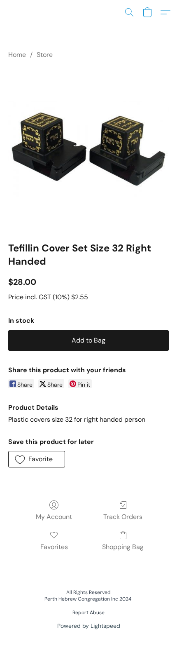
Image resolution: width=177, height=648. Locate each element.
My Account (54, 516)
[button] (129, 12)
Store (45, 54)
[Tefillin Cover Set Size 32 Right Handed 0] (88, 148)
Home (17, 54)
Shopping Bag (123, 546)
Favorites (54, 546)
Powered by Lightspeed (88, 625)
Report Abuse (88, 612)
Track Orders (122, 516)
